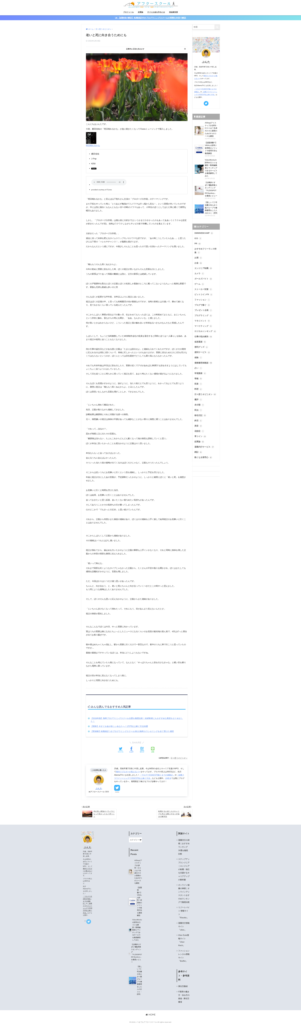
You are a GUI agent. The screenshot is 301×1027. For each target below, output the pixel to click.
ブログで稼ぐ (202, 305)
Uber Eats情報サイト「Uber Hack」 (183, 940)
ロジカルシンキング (205, 331)
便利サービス (202, 352)
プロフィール (128, 12)
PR (197, 243)
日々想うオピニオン (179, 758)
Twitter (117, 792)
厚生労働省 (183, 986)
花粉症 (198, 431)
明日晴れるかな (93, 145)
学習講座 (199, 373)
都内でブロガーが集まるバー (128, 772)
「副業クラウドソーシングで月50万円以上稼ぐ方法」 (87, 908)
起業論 (140, 12)
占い (197, 368)
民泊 (197, 410)
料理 (197, 389)
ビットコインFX (203, 294)
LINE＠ (168, 778)
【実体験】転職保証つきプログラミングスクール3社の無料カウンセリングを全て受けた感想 (132, 731)
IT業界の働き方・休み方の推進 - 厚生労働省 (184, 997)
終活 (197, 420)
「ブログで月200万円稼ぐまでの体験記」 (157, 775)
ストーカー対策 (202, 289)
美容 (197, 426)
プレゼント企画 (202, 310)
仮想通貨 (200, 342)
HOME (152, 1014)
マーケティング (203, 326)
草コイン (200, 436)
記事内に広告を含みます (135, 49)
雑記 (198, 452)
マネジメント (202, 321)
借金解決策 (173, 12)
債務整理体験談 (203, 363)
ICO (197, 238)
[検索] (217, 27)
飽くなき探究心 (203, 457)
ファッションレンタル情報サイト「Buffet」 (184, 956)
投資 (197, 384)
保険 (197, 357)
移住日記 (200, 415)
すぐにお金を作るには (156, 12)
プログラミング (203, 315)
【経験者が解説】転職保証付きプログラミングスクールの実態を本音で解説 (151, 18)
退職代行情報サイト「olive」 (184, 926)
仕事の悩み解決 (203, 336)
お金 (198, 263)
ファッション (201, 300)
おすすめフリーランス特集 (205, 251)
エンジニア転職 (203, 268)
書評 (197, 399)
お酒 (197, 258)
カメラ (198, 273)
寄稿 (198, 378)
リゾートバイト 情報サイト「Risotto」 (184, 912)
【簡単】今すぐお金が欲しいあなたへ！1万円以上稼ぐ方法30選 (119, 726)
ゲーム (198, 284)
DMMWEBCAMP (203, 233)
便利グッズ (200, 347)
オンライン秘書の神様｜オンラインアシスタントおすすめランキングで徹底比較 (184, 893)
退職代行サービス (204, 447)
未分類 (198, 405)
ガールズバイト (203, 279)
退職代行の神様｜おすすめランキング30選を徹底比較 (184, 847)
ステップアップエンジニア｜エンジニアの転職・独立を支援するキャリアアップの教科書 (184, 869)
